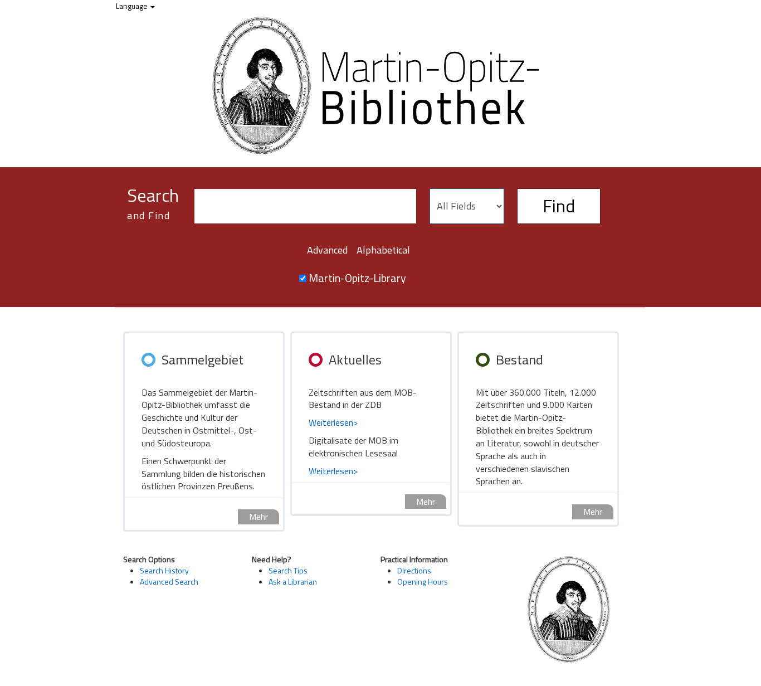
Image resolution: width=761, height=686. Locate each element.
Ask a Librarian (293, 581)
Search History (164, 570)
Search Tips (288, 570)
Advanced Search (169, 581)
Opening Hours (422, 581)
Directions (414, 570)
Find (559, 205)
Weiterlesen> (333, 422)
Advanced (327, 249)
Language (132, 6)
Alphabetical (383, 249)
